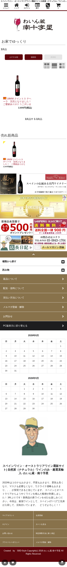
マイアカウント (8, 515)
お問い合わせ (7, 533)
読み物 (5, 269)
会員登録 (39, 515)
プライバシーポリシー (10, 542)
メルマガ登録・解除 (43, 542)
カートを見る (41, 524)
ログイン (5, 524)
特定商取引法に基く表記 (45, 533)
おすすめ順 (14, 57)
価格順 (33, 57)
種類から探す (9, 261)
